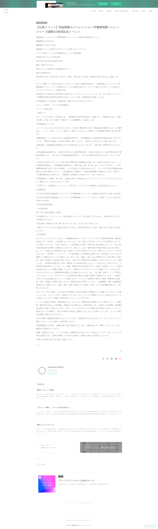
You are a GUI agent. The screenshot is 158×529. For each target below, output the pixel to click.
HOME (94, 11)
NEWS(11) (38, 345)
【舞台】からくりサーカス (45, 425)
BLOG (143, 11)
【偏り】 (151, 11)
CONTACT (109, 11)
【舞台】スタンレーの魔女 (45, 390)
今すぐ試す (103, 4)
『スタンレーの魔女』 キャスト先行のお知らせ (52, 407)
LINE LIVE (136, 11)
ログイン (116, 4)
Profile (101, 11)
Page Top (79, 512)
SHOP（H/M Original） (122, 11)
